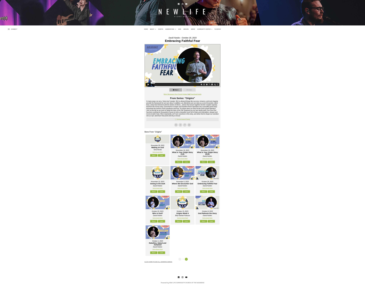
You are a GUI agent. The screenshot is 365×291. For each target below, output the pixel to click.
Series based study (158, 188)
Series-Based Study (157, 249)
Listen (190, 90)
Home (146, 29)
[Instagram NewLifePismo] (182, 4)
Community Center (205, 29)
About (153, 29)
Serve (193, 29)
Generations (171, 29)
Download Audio (195, 94)
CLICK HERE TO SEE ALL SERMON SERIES (158, 262)
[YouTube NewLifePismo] (186, 4)
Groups (186, 29)
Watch (177, 90)
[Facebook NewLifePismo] (179, 4)
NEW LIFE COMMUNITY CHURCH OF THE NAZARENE (186, 283)
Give (179, 29)
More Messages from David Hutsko (175, 94)
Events (160, 29)
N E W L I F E (182, 11)
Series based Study (158, 152)
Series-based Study (183, 119)
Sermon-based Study (182, 218)
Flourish (218, 29)
